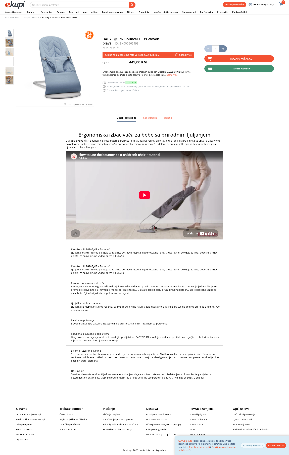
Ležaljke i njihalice (31, 17)
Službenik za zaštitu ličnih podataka (250, 429)
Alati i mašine (90, 12)
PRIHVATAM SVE (276, 445)
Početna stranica (12, 17)
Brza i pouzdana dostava (158, 414)
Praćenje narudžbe (234, 4)
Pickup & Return (197, 434)
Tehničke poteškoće (70, 424)
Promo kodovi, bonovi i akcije (117, 429)
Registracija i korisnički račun (74, 419)
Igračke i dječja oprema (166, 12)
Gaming (61, 12)
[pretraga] (132, 5)
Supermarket (189, 12)
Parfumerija (206, 12)
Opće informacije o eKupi (28, 414)
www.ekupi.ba (185, 440)
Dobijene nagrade (25, 434)
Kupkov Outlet (239, 12)
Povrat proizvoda (198, 419)
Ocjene (168, 117)
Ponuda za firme (68, 429)
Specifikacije (150, 117)
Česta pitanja (66, 414)
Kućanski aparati (13, 12)
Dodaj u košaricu (241, 58)
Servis (192, 429)
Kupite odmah (241, 68)
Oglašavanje (22, 439)
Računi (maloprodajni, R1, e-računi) (120, 424)
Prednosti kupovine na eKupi (30, 419)
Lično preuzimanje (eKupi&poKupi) (163, 424)
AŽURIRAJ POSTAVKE (253, 445)
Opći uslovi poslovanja (244, 414)
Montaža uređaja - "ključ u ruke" (162, 434)
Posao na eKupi (23, 429)
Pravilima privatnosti (199, 446)
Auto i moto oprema (112, 12)
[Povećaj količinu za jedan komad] (223, 48)
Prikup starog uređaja (156, 429)
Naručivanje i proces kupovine (118, 419)
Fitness (130, 12)
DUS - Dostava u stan (156, 419)
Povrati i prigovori (198, 414)
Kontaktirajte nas (241, 424)
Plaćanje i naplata (111, 414)
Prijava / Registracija (263, 4)
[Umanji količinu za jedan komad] (208, 48)
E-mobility (144, 12)
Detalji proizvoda (126, 119)
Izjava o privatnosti (242, 419)
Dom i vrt (74, 12)
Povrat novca (196, 424)
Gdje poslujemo (24, 424)
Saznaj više (172, 74)
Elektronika (46, 12)
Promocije (222, 12)
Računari (31, 12)
